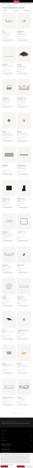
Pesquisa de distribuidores (6, 444)
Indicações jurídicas (3, 464)
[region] (16, 460)
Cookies (12, 464)
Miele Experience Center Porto (5, 452)
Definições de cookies (28, 466)
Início (2, 5)
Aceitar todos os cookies (4, 466)
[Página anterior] (11, 413)
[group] (9, 28)
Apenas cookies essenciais (20, 466)
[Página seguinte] (22, 413)
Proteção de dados (8, 464)
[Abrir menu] (1, 1)
